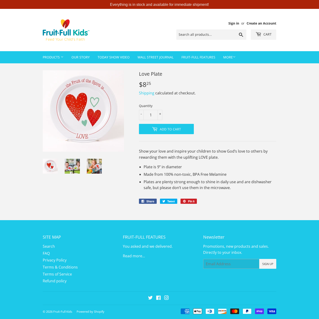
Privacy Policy (55, 260)
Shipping (146, 93)
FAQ (46, 253)
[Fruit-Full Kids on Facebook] (158, 298)
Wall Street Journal (156, 57)
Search (49, 246)
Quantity (145, 106)
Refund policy (55, 280)
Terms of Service (57, 274)
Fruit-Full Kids (62, 311)
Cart (267, 34)
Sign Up (267, 264)
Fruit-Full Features (198, 57)
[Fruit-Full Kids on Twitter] (150, 298)
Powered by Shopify (90, 311)
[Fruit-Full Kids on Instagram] (166, 298)
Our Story (80, 57)
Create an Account (261, 23)
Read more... (134, 255)
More (228, 57)
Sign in (233, 23)
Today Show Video (114, 57)
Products (52, 57)
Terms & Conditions (60, 267)
